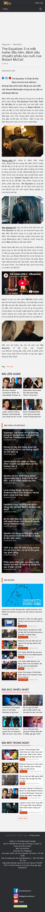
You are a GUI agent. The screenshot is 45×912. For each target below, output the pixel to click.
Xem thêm (23, 818)
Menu (5, 9)
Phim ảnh (10, 366)
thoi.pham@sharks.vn (23, 858)
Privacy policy (35, 835)
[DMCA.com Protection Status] (21, 906)
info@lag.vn (28, 851)
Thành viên (39, 3)
